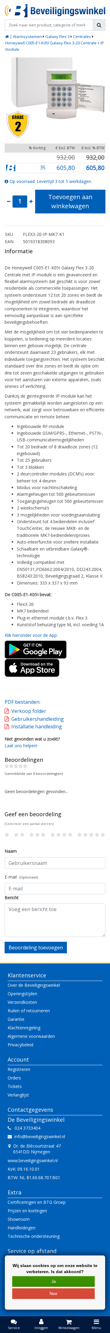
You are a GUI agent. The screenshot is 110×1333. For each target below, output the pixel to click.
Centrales (82, 36)
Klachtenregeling (24, 1028)
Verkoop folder (28, 711)
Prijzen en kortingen (27, 1211)
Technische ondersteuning (34, 1236)
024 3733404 (25, 1128)
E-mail (21, 877)
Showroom (19, 1219)
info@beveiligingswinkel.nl (39, 1136)
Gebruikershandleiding (37, 719)
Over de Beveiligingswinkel (34, 985)
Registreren (19, 1069)
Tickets (15, 1086)
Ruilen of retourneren (29, 1011)
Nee (53, 1293)
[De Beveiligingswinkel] (55, 10)
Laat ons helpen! (21, 745)
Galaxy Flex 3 (57, 36)
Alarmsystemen (27, 36)
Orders (14, 1078)
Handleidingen (21, 1228)
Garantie (16, 1019)
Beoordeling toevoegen (36, 947)
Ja (53, 1281)
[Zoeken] (99, 25)
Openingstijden (22, 993)
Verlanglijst (18, 1095)
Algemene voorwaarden (31, 1036)
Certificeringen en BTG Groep (37, 1202)
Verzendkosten (22, 1002)
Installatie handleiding (36, 726)
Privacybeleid (20, 1045)
